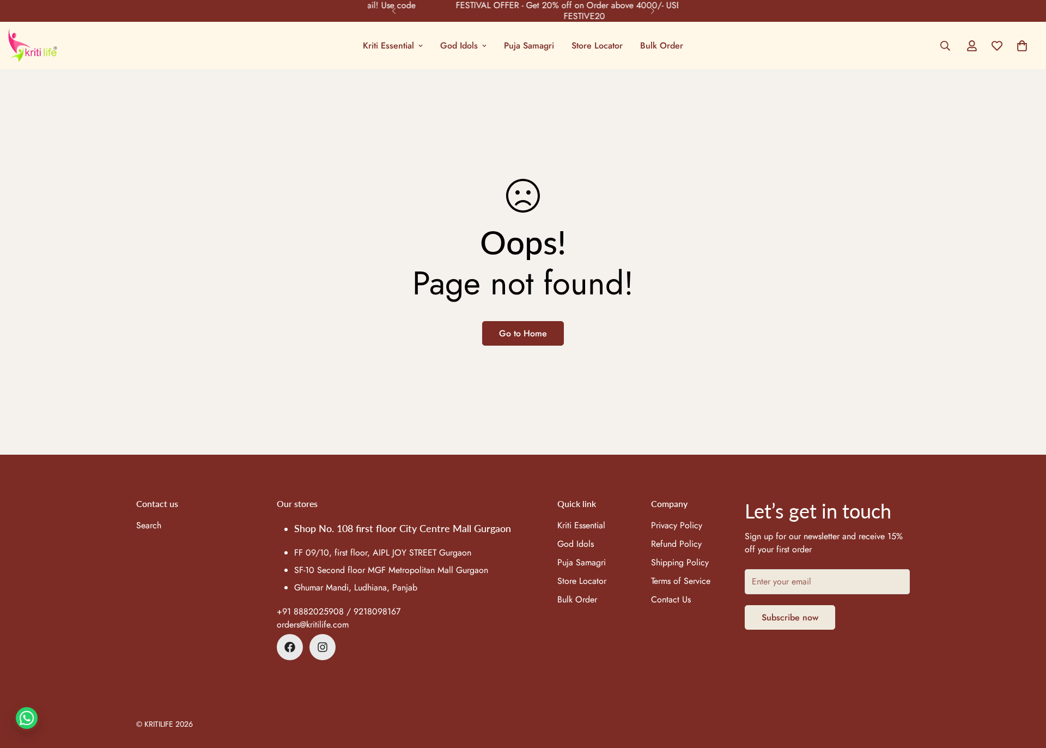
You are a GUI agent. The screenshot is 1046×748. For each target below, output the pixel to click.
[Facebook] (290, 647)
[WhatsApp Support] (26, 718)
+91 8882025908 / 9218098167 (338, 611)
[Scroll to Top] (1024, 688)
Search (148, 525)
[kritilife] (32, 45)
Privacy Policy (676, 525)
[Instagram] (322, 647)
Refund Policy (676, 544)
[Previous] (393, 11)
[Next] (652, 11)
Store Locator (597, 45)
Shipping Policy (680, 562)
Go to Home (523, 333)
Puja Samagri (529, 45)
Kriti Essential (388, 45)
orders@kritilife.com (313, 624)
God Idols (459, 45)
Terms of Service (680, 581)
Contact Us (671, 599)
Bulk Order (661, 45)
